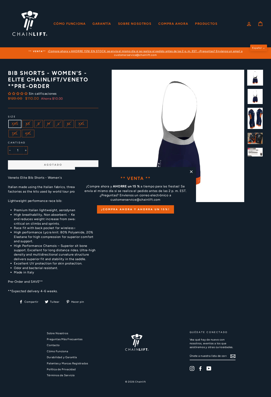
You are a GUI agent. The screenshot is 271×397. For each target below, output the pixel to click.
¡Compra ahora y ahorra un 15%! (135, 209)
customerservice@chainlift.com (135, 199)
